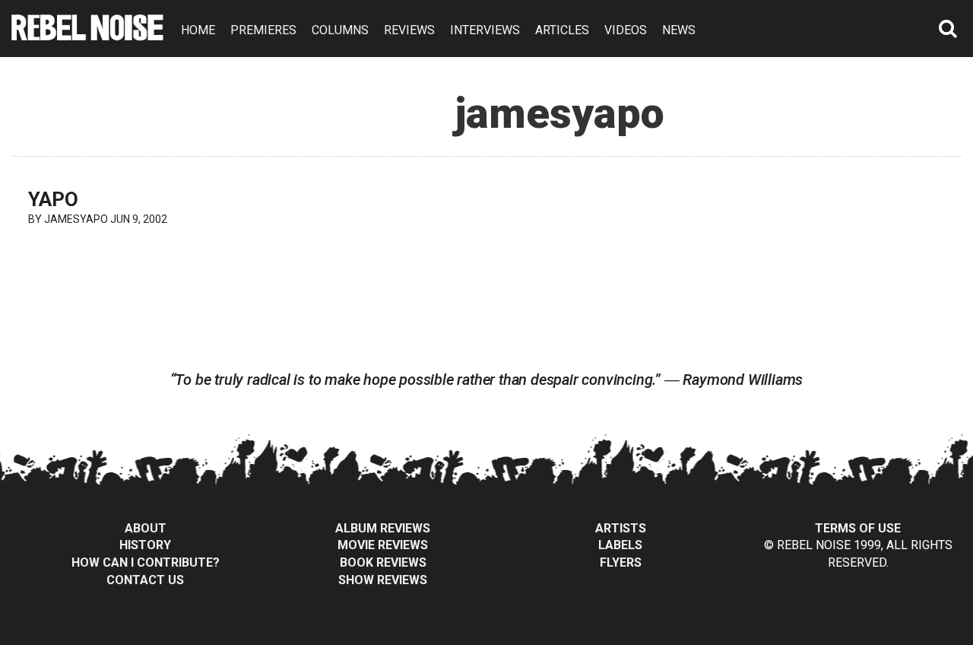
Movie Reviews (383, 545)
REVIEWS (409, 30)
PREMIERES (263, 30)
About (145, 528)
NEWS (679, 30)
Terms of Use (858, 528)
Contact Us (145, 580)
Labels (620, 545)
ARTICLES (562, 30)
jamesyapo (76, 219)
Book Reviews (383, 562)
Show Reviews (382, 580)
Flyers (621, 562)
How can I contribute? (145, 562)
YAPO (53, 199)
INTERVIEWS (485, 30)
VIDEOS (625, 30)
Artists (620, 528)
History (145, 545)
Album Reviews (382, 528)
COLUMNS (340, 30)
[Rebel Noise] (87, 35)
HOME (198, 30)
